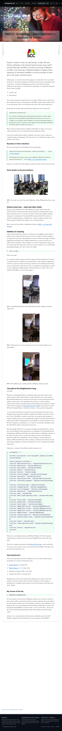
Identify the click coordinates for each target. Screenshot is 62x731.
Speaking (34, 3)
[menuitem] (17, 3)
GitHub (48, 726)
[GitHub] (51, 3)
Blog (22, 3)
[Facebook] (57, 3)
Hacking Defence (13, 565)
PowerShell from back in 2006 (32, 406)
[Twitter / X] (54, 3)
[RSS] (59, 3)
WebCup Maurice (13, 568)
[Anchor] (30, 144)
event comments (15, 153)
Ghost (43, 722)
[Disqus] (31, 661)
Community (27, 3)
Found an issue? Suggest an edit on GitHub (13, 709)
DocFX (48, 722)
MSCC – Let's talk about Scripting (37, 159)
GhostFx (42, 721)
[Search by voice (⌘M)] (48, 3)
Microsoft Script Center (35, 544)
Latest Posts (43, 726)
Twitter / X (53, 726)
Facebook (58, 726)
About (17, 3)
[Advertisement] (31, 636)
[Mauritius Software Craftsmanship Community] (31, 53)
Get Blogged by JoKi (9, 3)
